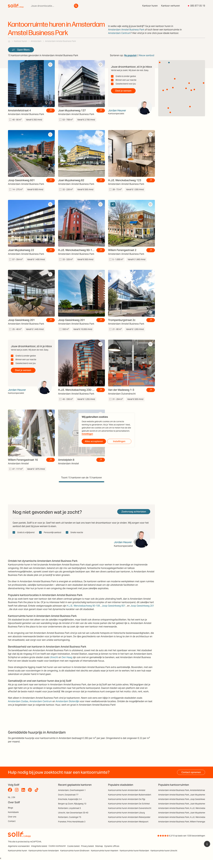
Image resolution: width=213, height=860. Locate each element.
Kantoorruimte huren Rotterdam (134, 850)
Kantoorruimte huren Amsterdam (44, 850)
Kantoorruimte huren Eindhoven (74, 850)
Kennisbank (13, 812)
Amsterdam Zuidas (18, 701)
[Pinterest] (30, 790)
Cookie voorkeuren (57, 846)
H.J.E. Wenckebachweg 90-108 (83, 605)
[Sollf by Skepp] (16, 6)
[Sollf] (9, 41)
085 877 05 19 (197, 5)
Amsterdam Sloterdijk (67, 701)
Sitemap (99, 846)
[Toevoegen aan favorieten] (50, 64)
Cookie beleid (73, 846)
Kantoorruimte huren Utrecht (164, 850)
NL (9, 797)
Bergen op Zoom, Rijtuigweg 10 (72, 803)
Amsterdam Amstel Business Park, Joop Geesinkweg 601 (184, 799)
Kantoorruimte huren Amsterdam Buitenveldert (129, 794)
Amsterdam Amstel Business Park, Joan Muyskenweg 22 (184, 812)
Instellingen (87, 434)
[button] (170, 112)
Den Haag (67, 657)
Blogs (10, 807)
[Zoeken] (76, 6)
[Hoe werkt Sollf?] (207, 844)
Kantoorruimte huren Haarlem (104, 850)
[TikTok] (37, 790)
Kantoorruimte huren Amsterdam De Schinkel (129, 803)
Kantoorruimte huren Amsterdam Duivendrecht (129, 808)
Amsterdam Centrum (119, 33)
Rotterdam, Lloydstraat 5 (69, 808)
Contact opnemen (191, 772)
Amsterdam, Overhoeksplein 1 (72, 790)
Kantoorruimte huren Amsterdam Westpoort (128, 821)
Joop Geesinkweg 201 (142, 605)
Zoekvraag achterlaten (133, 511)
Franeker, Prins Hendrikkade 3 (71, 821)
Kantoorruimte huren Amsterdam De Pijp (126, 799)
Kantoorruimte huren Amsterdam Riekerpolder (129, 817)
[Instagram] (17, 790)
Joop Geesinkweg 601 (113, 605)
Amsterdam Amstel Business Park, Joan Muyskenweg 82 (184, 803)
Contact (12, 821)
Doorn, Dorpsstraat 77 (68, 794)
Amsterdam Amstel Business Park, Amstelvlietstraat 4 (182, 790)
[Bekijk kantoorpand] (50, 110)
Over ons (12, 816)
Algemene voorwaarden (19, 846)
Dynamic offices (111, 846)
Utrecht (54, 657)
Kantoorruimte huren (17, 850)
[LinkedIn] (24, 790)
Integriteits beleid (39, 846)
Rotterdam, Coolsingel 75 (69, 817)
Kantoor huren (150, 5)
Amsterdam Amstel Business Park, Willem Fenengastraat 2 (185, 821)
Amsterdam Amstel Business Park (126, 29)
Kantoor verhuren (170, 5)
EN (13, 797)
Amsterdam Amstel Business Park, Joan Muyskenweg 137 (184, 794)
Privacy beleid (87, 846)
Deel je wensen (123, 90)
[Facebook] (10, 790)
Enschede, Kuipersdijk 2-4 (70, 799)
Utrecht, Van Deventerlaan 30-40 (73, 812)
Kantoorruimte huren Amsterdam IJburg (126, 812)
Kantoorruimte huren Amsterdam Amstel (126, 790)
